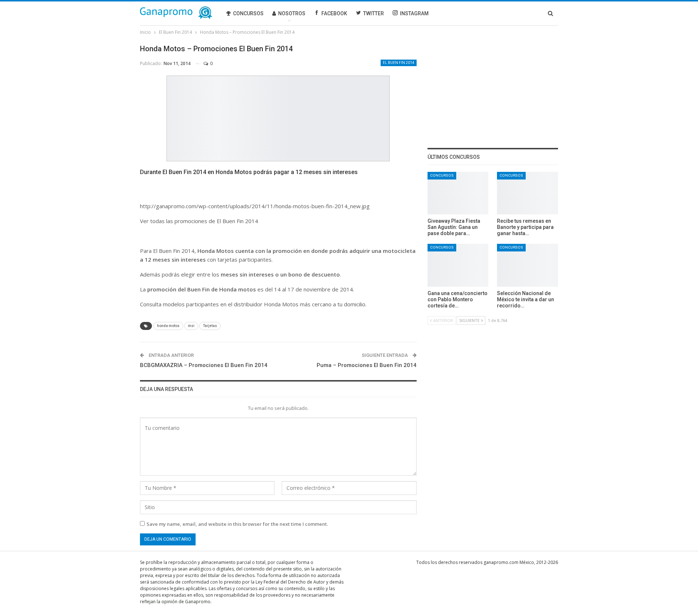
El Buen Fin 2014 (398, 63)
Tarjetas (210, 326)
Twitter (373, 13)
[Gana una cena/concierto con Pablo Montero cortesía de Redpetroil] (458, 265)
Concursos (248, 13)
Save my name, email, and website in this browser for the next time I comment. (237, 524)
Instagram (414, 13)
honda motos (168, 326)
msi (191, 326)
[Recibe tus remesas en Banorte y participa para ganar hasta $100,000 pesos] (527, 193)
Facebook (334, 13)
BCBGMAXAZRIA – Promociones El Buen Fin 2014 (204, 365)
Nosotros (291, 13)
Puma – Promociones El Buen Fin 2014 (367, 365)
